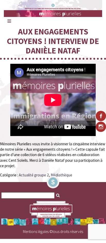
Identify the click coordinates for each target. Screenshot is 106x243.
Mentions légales (36, 231)
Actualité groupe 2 (34, 175)
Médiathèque (61, 175)
